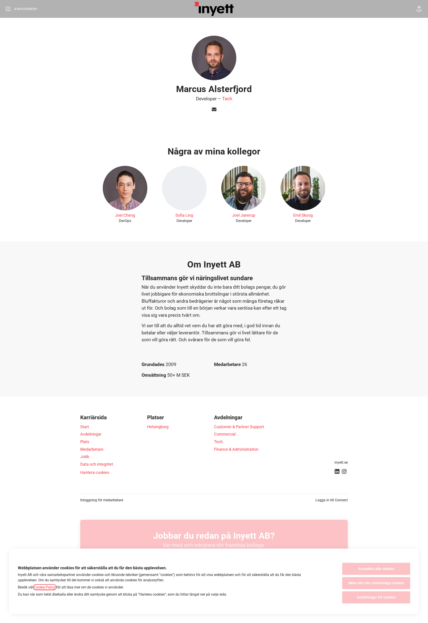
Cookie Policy (44, 587)
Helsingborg (158, 426)
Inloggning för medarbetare (101, 500)
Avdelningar (90, 434)
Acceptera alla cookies (376, 569)
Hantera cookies (94, 472)
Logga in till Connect (331, 500)
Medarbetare (91, 449)
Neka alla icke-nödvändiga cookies (376, 583)
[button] (419, 9)
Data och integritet (96, 464)
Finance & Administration (236, 449)
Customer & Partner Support (239, 426)
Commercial (225, 434)
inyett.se (341, 462)
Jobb (84, 456)
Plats (84, 441)
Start (84, 426)
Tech (227, 98)
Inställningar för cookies (376, 597)
